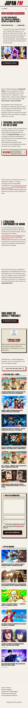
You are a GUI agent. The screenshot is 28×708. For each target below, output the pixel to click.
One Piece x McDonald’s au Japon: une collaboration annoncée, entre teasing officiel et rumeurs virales (13, 448)
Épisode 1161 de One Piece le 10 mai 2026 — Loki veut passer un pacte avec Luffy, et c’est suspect (13, 429)
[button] (26, 9)
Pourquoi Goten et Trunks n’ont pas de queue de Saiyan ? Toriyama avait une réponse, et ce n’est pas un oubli (13, 486)
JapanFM (19, 702)
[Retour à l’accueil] (14, 3)
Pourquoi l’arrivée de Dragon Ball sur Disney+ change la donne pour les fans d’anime (12, 411)
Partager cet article (11, 63)
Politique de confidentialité (9, 691)
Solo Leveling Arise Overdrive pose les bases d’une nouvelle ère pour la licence (13, 664)
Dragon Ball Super (19, 13)
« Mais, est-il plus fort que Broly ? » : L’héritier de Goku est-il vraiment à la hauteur (13, 604)
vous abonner (18, 526)
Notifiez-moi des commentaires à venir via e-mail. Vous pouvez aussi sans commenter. (14, 526)
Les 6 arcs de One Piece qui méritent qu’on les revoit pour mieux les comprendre (13, 624)
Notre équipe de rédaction (9, 695)
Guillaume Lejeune (14, 341)
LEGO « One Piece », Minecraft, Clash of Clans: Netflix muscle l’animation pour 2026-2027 (13, 466)
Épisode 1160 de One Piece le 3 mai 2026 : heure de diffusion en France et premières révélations (12, 565)
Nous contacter (6, 687)
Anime (3, 13)
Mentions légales (6, 689)
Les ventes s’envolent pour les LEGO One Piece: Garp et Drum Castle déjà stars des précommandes (13, 392)
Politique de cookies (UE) (9, 693)
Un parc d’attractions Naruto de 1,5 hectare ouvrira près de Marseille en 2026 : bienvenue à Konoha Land (13, 584)
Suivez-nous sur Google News (14, 368)
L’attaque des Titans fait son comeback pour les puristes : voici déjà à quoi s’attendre (12, 644)
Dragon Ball (10, 13)
